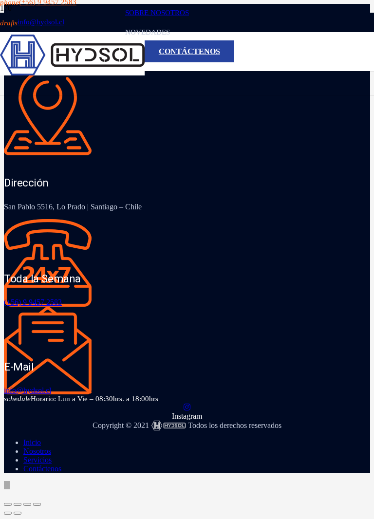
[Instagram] (187, 407)
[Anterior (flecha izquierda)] (8, 513)
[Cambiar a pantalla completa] (17, 504)
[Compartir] (27, 504)
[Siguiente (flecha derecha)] (17, 513)
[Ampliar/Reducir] (8, 504)
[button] (7, 485)
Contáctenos (42, 468)
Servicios (37, 460)
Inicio (32, 442)
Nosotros (37, 451)
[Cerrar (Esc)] (37, 504)
